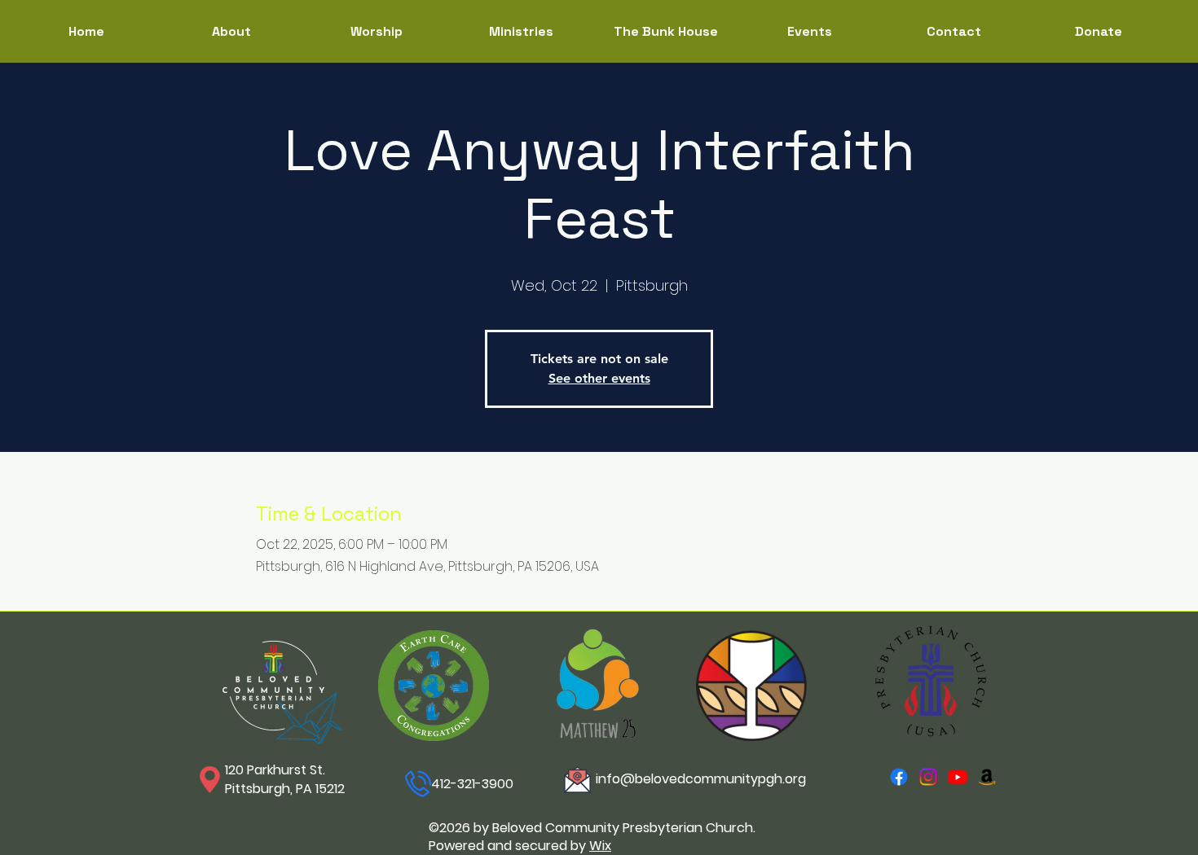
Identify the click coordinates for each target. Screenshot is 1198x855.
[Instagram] (928, 776)
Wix (600, 845)
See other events (599, 378)
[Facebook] (898, 776)
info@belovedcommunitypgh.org (701, 779)
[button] (521, 31)
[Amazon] (987, 776)
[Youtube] (957, 776)
